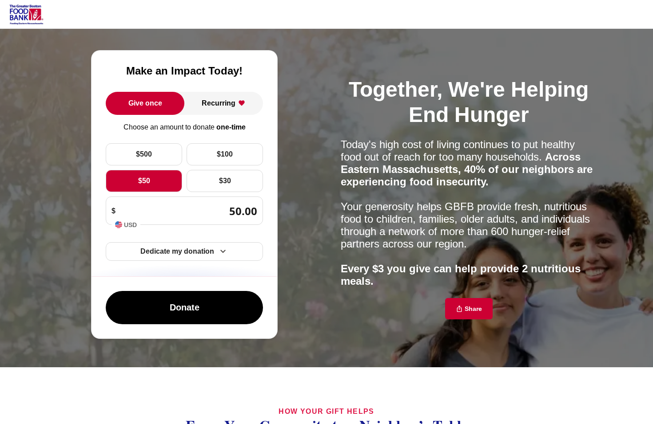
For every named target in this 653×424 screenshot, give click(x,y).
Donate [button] (184, 307)
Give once (145, 103)
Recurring (218, 103)
